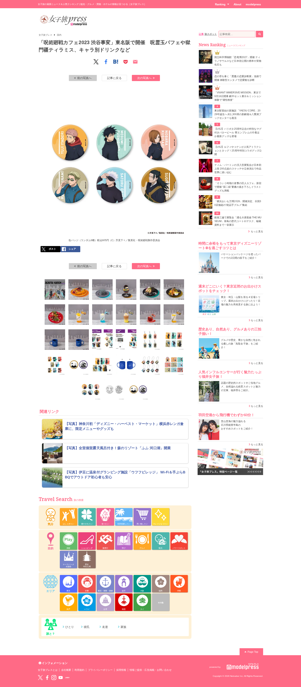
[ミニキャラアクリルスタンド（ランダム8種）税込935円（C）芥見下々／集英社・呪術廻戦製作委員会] (174, 364)
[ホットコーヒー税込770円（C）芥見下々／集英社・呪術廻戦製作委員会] (55, 339)
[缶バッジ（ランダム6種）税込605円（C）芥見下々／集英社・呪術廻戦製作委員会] (90, 389)
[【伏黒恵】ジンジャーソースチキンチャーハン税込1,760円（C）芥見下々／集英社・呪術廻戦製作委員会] (150, 289)
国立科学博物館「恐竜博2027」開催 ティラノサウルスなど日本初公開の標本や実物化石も (237, 61)
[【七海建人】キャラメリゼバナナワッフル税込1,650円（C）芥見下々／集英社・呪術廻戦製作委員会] (174, 289)
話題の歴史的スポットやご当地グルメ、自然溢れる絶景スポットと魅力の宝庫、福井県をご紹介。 (240, 386)
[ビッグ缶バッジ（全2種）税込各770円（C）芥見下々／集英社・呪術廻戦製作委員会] (78, 364)
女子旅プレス (45, 35)
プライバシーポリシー (100, 670)
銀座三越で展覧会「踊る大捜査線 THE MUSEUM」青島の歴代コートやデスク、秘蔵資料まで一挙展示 (237, 221)
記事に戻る (114, 78)
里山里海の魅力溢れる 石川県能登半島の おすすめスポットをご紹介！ (237, 425)
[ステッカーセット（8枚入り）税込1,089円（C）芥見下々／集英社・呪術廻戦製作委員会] (55, 364)
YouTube (60, 677)
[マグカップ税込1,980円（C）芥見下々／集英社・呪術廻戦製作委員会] (126, 364)
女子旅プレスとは (48, 670)
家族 (123, 627)
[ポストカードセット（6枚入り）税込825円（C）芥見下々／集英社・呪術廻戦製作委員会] (102, 364)
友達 (105, 627)
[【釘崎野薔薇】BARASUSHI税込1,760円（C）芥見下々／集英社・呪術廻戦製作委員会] (55, 314)
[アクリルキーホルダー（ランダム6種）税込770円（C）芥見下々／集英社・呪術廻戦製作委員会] (150, 339)
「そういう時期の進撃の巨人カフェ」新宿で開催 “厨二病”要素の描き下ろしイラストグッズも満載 (237, 187)
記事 (201, 34)
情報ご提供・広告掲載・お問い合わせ (151, 670)
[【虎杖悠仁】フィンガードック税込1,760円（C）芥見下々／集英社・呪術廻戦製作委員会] (78, 289)
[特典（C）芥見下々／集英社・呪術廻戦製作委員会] (102, 339)
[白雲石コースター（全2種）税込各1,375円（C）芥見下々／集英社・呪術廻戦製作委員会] (138, 389)
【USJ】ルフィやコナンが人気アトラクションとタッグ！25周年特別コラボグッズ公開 (238, 150)
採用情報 (121, 670)
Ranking (220, 4)
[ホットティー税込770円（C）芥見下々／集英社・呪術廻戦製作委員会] (78, 339)
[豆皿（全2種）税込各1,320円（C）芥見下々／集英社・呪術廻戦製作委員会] (114, 389)
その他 (160, 603)
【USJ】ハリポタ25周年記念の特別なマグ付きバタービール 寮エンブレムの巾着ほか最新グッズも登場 (237, 132)
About (237, 4)
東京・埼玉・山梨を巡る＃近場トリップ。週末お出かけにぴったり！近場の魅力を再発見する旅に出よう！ (240, 301)
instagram (53, 677)
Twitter (40, 677)
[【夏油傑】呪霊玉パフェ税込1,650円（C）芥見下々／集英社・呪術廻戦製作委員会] (126, 289)
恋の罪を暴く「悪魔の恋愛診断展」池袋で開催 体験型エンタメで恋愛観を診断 (237, 78)
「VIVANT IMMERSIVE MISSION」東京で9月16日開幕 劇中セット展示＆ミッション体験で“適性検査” (237, 96)
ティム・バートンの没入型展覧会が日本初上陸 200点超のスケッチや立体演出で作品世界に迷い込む (237, 169)
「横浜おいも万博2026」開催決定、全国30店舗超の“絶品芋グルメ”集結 (237, 203)
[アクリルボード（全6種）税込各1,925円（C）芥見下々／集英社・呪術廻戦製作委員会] (174, 339)
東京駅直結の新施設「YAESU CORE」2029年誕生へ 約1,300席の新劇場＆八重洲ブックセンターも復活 (237, 114)
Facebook (47, 677)
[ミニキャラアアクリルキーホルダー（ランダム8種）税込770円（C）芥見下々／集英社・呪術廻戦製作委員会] (150, 364)
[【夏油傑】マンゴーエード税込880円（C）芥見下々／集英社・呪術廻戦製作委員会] (174, 314)
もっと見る (257, 231)
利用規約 (79, 670)
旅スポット (211, 34)
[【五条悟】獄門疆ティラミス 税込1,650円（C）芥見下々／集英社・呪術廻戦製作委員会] (102, 289)
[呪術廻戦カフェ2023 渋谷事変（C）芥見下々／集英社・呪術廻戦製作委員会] (55, 289)
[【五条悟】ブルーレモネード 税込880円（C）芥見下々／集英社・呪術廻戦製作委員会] (102, 314)
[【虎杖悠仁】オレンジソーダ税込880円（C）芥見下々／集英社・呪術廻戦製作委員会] (78, 314)
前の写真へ (84, 78)
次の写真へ (144, 78)
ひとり (69, 627)
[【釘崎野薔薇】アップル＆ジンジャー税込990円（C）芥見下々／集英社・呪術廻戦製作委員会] (150, 314)
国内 (59, 35)
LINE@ (67, 677)
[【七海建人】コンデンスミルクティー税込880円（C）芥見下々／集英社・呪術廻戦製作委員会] (126, 314)
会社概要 (66, 670)
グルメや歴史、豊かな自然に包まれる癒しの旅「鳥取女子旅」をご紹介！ (240, 344)
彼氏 (86, 627)
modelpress (253, 4)
